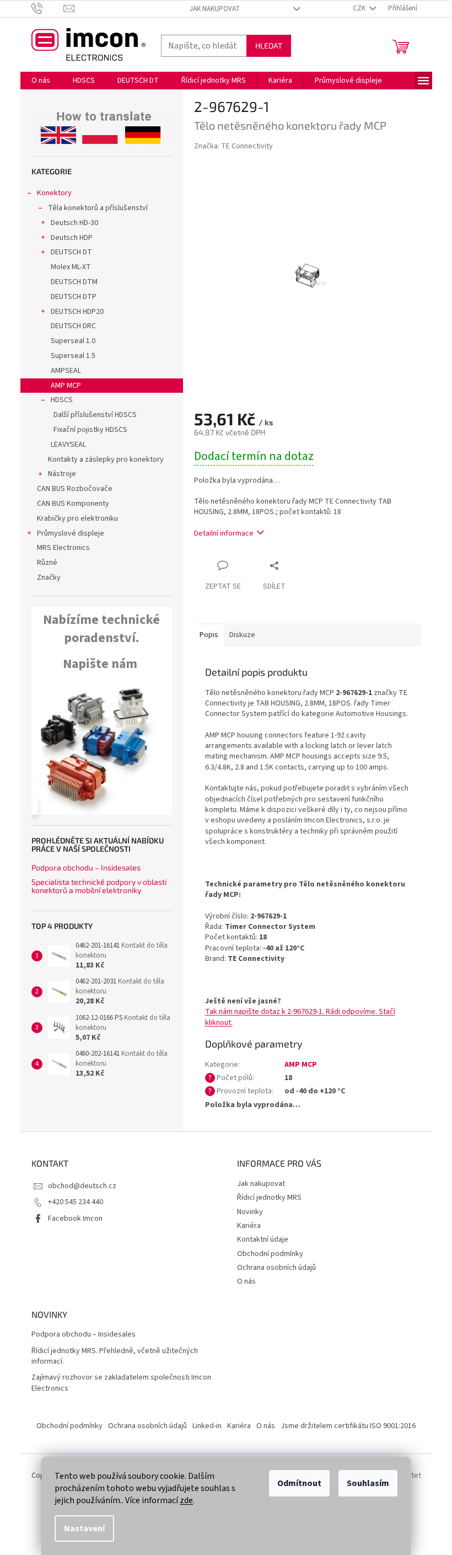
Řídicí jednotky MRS (269, 1197)
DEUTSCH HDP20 (77, 311)
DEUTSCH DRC (73, 326)
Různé (47, 562)
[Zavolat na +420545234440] (47, 8)
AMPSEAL (66, 370)
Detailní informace (224, 533)
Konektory (54, 193)
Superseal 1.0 (73, 340)
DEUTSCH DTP (73, 296)
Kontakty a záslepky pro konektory (106, 459)
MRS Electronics (63, 547)
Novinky (250, 1211)
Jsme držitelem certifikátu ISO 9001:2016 (348, 1425)
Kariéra (249, 1225)
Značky (49, 577)
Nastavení (84, 1528)
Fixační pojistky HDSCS (90, 429)
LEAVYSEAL (68, 444)
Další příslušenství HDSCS (95, 414)
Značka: (233, 146)
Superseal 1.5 (73, 355)
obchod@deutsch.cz (82, 1185)
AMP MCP (66, 385)
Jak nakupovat (215, 9)
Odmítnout (299, 1483)
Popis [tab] (209, 634)
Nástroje (62, 473)
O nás (246, 1281)
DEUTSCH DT (71, 252)
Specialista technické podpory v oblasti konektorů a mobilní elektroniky (98, 886)
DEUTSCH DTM (74, 281)
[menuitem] (40, 80)
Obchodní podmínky (270, 1253)
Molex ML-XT (71, 266)
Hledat (268, 45)
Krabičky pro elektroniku (77, 518)
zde (186, 1500)
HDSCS (62, 399)
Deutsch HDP (72, 237)
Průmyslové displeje (70, 533)
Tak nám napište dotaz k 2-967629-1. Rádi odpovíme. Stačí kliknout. (300, 1017)
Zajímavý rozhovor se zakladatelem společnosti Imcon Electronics (121, 1382)
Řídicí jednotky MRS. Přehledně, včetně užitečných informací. (114, 1356)
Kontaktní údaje (262, 1239)
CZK (360, 8)
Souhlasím (368, 1483)
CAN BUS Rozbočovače (74, 488)
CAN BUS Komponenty (73, 503)
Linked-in (207, 1425)
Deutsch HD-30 (74, 222)
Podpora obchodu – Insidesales (86, 867)
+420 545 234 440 (75, 1201)
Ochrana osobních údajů (276, 1267)
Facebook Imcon (75, 1218)
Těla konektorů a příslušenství (98, 207)
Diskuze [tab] (242, 634)
